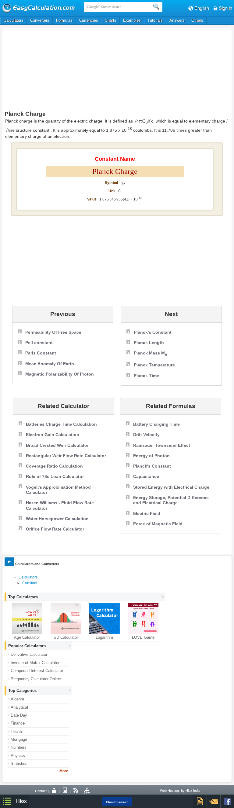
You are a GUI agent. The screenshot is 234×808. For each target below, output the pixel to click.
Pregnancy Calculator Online (36, 679)
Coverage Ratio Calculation (54, 466)
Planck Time (146, 375)
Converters (39, 20)
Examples (132, 20)
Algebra (17, 699)
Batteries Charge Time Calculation (61, 424)
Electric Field (146, 513)
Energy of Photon (151, 455)
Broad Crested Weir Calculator (57, 445)
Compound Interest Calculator (37, 670)
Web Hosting (169, 790)
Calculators (13, 20)
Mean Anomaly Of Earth (49, 363)
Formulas (64, 20)
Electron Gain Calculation (52, 434)
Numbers (19, 747)
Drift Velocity (146, 434)
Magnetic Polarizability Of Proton (59, 374)
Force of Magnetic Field (158, 523)
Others (197, 20)
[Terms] (65, 791)
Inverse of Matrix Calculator (35, 662)
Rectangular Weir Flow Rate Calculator (66, 455)
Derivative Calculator (29, 654)
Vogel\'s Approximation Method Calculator (58, 490)
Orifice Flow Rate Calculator (55, 529)
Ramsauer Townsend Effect (161, 445)
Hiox (21, 801)
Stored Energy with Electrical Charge (171, 487)
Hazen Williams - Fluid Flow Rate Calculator (60, 505)
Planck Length (149, 342)
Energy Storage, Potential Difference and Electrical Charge (171, 500)
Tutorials (155, 20)
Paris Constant (40, 353)
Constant (29, 583)
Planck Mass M (150, 354)
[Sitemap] (87, 791)
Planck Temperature (154, 364)
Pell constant (39, 342)
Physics (18, 755)
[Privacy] (54, 791)
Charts (110, 20)
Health (16, 731)
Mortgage (19, 739)
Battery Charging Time (156, 424)
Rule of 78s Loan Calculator (55, 476)
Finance (18, 723)
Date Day (19, 715)
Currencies (88, 20)
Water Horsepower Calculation (57, 518)
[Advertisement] (70, 71)
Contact (41, 791)
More (63, 771)
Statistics (19, 763)
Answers (177, 20)
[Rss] (76, 791)
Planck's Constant (153, 332)
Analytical (19, 707)
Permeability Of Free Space (53, 332)
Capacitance (146, 476)
